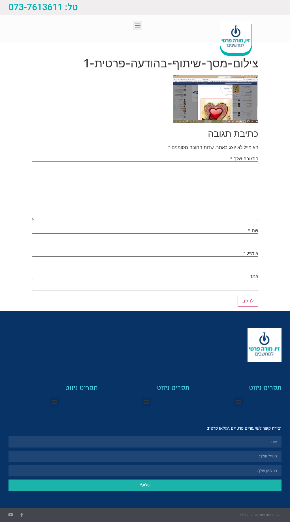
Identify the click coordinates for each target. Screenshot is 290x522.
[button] (137, 25)
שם (253, 230)
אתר (254, 276)
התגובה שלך (244, 158)
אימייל (250, 253)
